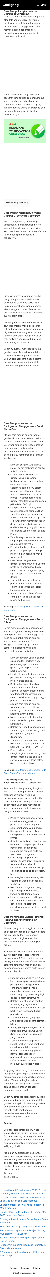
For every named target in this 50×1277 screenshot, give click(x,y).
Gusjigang (11, 5)
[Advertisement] (25, 66)
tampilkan (22, 203)
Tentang (14, 1268)
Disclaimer (25, 1268)
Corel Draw (13, 1177)
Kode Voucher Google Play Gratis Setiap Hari (23, 1226)
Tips (9, 1173)
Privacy (36, 1268)
